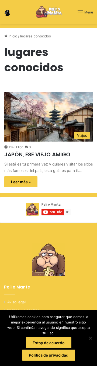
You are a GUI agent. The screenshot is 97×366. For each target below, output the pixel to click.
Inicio (12, 36)
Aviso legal (16, 302)
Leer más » (21, 182)
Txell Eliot (15, 147)
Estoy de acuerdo (49, 342)
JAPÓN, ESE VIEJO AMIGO (37, 154)
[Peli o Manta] (48, 12)
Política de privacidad (48, 355)
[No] (90, 338)
